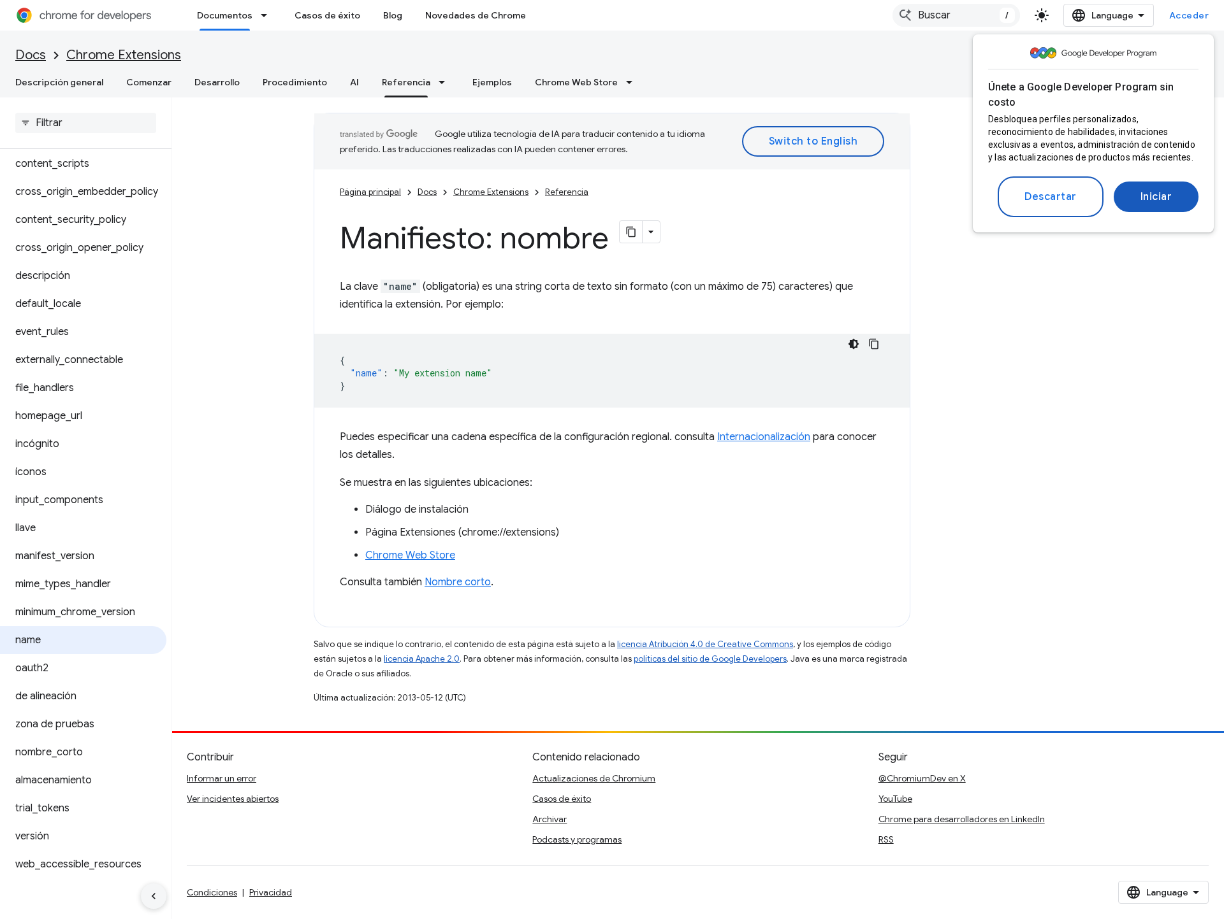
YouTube (895, 798)
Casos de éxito (327, 15)
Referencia (406, 82)
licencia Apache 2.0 (422, 658)
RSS (886, 839)
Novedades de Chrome (475, 15)
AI (354, 82)
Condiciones (212, 892)
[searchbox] (85, 123)
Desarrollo (217, 82)
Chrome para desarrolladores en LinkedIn (961, 819)
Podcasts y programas (577, 839)
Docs (30, 55)
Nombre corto (458, 582)
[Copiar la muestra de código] (874, 344)
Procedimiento (295, 82)
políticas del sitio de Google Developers (710, 658)
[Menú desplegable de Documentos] (267, 15)
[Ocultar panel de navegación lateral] (153, 896)
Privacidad (270, 892)
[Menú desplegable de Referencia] (445, 82)
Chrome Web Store (576, 82)
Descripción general (59, 82)
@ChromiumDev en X (922, 778)
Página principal (370, 192)
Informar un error (221, 778)
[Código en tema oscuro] (853, 344)
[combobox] (956, 15)
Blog (392, 15)
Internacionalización (763, 437)
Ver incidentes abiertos (233, 798)
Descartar (1050, 196)
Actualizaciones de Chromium (593, 778)
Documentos (224, 15)
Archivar (549, 819)
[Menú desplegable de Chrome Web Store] (633, 82)
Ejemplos (492, 82)
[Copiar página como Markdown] (631, 232)
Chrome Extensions (123, 55)
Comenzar (148, 82)
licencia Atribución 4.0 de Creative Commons (705, 644)
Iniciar (1156, 196)
